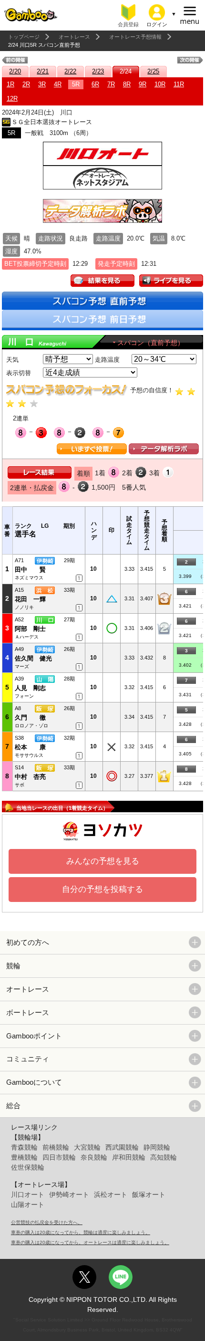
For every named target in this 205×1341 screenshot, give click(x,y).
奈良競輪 (94, 1157)
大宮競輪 (87, 1147)
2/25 (153, 71)
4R (58, 84)
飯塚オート (148, 1194)
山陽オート (27, 1204)
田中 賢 (30, 569)
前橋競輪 (55, 1147)
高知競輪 (163, 1157)
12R (12, 98)
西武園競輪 (122, 1147)
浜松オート (110, 1194)
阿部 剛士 (30, 628)
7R (111, 84)
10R (159, 84)
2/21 (43, 71)
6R (95, 84)
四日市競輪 (59, 1157)
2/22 (70, 71)
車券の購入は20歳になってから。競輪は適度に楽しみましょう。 (80, 1232)
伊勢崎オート (69, 1194)
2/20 (15, 71)
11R (179, 84)
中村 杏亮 (30, 776)
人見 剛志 (30, 687)
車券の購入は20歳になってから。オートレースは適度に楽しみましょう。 (90, 1242)
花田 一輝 (30, 599)
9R (142, 84)
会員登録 (128, 24)
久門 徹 (30, 717)
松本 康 (30, 747)
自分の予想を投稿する (102, 889)
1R (10, 84)
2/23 (98, 71)
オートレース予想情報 (135, 37)
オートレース (74, 37)
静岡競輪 (157, 1147)
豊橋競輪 (24, 1157)
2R (26, 84)
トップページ (24, 37)
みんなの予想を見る (102, 861)
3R (42, 84)
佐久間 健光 (33, 658)
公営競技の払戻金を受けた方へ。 (46, 1222)
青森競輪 (24, 1147)
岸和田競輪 (128, 1157)
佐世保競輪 (27, 1167)
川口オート (27, 1194)
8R (127, 84)
